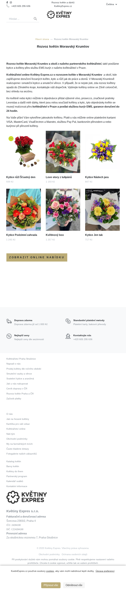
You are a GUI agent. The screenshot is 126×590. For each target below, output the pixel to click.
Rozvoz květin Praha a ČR (20, 393)
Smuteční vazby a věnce (19, 373)
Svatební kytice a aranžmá (20, 378)
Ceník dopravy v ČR (16, 388)
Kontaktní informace (16, 486)
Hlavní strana (42, 39)
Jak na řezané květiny (17, 419)
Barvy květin (12, 466)
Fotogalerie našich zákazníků (21, 453)
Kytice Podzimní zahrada (21, 235)
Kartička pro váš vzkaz (18, 424)
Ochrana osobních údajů (74, 554)
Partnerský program (16, 476)
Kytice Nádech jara (97, 177)
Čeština (110, 4)
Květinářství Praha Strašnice (21, 358)
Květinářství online (15, 428)
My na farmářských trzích (19, 444)
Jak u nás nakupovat (17, 383)
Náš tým (10, 434)
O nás (9, 414)
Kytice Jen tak (94, 235)
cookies (50, 571)
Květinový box (55, 235)
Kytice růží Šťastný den (20, 177)
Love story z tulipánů (59, 177)
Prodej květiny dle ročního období (23, 368)
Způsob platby (13, 398)
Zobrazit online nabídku (36, 257)
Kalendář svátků (14, 481)
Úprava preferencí (105, 571)
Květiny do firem (14, 471)
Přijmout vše (51, 585)
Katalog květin (13, 461)
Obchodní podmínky (16, 438)
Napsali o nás (13, 363)
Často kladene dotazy (17, 448)
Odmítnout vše (74, 585)
